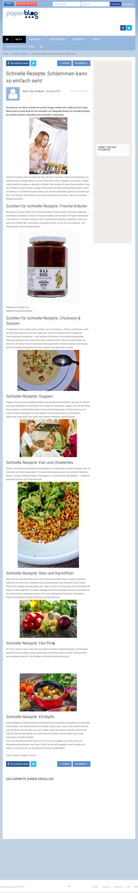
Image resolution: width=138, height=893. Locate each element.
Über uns (106, 887)
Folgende (80, 63)
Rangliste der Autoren (20, 46)
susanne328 (53, 91)
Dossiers (78, 39)
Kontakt (95, 887)
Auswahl (35, 39)
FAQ (128, 887)
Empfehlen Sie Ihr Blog (27, 4)
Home (9, 4)
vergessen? (128, 4)
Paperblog (4, 887)
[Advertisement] (48, 809)
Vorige (66, 63)
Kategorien (57, 39)
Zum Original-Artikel (78, 91)
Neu (18, 39)
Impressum (118, 887)
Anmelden (115, 4)
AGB (136, 887)
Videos (96, 39)
